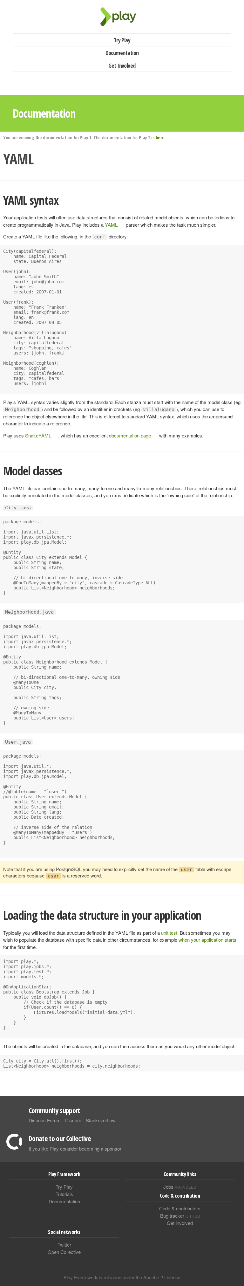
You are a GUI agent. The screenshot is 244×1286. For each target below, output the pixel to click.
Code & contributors (179, 1208)
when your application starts (207, 939)
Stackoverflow (101, 1120)
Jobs (179, 1186)
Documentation (122, 53)
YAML (111, 224)
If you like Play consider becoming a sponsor (75, 1148)
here (160, 137)
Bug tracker (180, 1215)
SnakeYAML (38, 435)
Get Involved (122, 65)
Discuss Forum (45, 1120)
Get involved (180, 1223)
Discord (73, 1120)
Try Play (122, 40)
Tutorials (64, 1194)
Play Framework (122, 16)
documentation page (130, 435)
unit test (169, 932)
